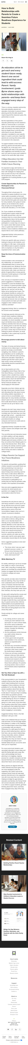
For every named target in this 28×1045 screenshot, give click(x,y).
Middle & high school (14, 963)
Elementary (14, 961)
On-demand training (14, 989)
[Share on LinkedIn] (11, 60)
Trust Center (23, 1037)
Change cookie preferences (12, 1040)
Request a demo (14, 973)
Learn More (12, 826)
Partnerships (14, 1002)
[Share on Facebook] (3, 60)
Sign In (15, 1)
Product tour (14, 971)
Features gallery (14, 969)
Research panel (14, 1012)
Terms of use (10, 1037)
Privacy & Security (16, 1037)
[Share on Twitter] (7, 60)
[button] (26, 1)
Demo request (21, 1)
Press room (14, 1008)
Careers (14, 1006)
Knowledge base (14, 985)
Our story (14, 998)
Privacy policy (4, 1037)
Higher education (14, 965)
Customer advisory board (14, 1004)
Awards (14, 1000)
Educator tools (14, 967)
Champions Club (14, 1014)
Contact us (14, 991)
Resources (14, 978)
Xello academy (14, 987)
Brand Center (14, 1010)
